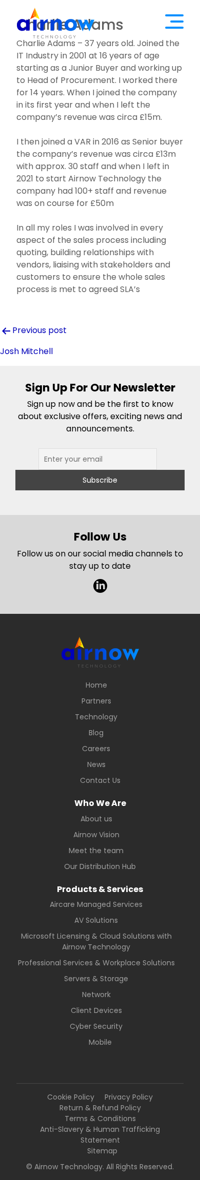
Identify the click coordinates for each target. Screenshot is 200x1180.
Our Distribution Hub (100, 866)
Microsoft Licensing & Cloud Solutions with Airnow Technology (96, 941)
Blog (96, 733)
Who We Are (100, 803)
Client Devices (96, 1010)
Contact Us (100, 780)
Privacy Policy (129, 1097)
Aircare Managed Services (96, 904)
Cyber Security (96, 1026)
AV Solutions (96, 920)
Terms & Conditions (100, 1118)
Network (96, 994)
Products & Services (100, 889)
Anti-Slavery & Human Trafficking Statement (100, 1134)
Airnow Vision (96, 835)
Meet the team (96, 850)
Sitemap (102, 1151)
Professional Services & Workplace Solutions (96, 963)
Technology (96, 717)
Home (96, 685)
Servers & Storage (96, 979)
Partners (96, 701)
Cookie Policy (70, 1097)
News (96, 764)
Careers (96, 748)
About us (96, 819)
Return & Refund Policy (100, 1108)
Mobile (100, 1042)
